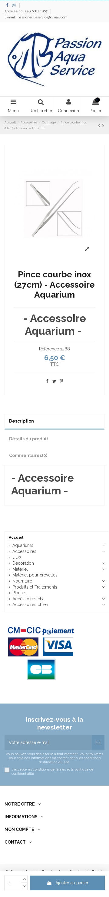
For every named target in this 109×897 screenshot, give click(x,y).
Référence (49, 348)
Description (21, 421)
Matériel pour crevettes (35, 575)
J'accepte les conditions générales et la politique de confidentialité (52, 771)
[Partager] (47, 381)
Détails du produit (28, 438)
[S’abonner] (98, 742)
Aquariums (22, 545)
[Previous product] (100, 125)
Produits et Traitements (34, 587)
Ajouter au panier (71, 882)
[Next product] (103, 125)
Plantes (19, 592)
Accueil (16, 537)
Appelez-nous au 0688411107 (26, 11)
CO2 (16, 557)
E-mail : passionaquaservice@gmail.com (36, 17)
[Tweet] (54, 381)
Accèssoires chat (29, 598)
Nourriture (22, 581)
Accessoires (24, 551)
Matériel (20, 569)
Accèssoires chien (30, 604)
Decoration (23, 563)
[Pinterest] (61, 381)
